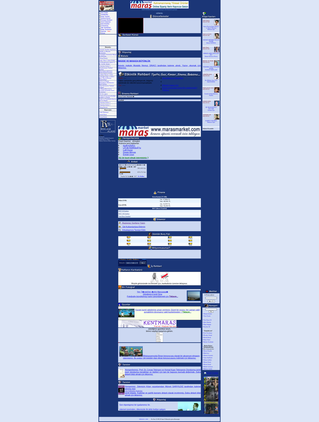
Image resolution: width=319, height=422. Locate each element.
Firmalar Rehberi (106, 20)
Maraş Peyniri (103, 107)
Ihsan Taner (207, 339)
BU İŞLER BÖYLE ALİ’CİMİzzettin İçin (211, 108)
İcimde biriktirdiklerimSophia (211, 94)
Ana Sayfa (104, 12)
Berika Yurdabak (208, 342)
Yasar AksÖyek (208, 357)
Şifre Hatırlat (207, 322)
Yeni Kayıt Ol (207, 320)
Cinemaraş (104, 26)
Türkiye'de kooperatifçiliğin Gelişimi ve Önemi (107, 96)
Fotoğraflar (104, 14)
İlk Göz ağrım (103, 94)
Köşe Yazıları (105, 16)
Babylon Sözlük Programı (106, 138)
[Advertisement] (106, 40)
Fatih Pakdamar (104, 112)
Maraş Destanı (103, 58)
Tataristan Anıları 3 (104, 66)
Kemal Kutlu (103, 117)
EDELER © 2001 (143, 419)
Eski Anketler (105, 24)
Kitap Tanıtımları (106, 29)
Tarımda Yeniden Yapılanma (107, 49)
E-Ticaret (101, 136)
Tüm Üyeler (207, 316)
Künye (103, 33)
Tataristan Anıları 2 (104, 102)
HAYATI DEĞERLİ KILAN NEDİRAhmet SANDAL (211, 41)
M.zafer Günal (208, 335)
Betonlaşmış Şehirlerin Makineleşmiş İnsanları (105, 71)
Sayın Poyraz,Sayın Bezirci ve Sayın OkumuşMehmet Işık (211, 28)
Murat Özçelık (208, 351)
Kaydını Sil (207, 326)
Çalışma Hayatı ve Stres (106, 74)
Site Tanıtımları (106, 27)
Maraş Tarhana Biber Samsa (107, 141)
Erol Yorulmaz (208, 333)
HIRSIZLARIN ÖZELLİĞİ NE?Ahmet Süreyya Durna (211, 55)
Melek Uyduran (208, 366)
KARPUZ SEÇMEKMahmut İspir (211, 121)
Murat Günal (207, 362)
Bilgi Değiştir (207, 324)
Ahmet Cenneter (208, 355)
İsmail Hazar (103, 114)
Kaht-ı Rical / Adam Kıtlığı (107, 60)
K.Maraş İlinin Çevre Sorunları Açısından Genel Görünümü (106, 90)
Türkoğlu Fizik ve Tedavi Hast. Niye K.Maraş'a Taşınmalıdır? (106, 78)
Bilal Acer (206, 353)
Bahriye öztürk (208, 369)
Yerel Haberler (106, 22)
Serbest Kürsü (105, 18)
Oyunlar (105, 31)
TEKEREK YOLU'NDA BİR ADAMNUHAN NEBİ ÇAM (211, 68)
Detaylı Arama (208, 314)
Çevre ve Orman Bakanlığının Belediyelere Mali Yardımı (106, 82)
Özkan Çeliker (208, 360)
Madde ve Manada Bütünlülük (104, 52)
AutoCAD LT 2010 (104, 139)
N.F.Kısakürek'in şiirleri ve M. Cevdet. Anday (107, 63)
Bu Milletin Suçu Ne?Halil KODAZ (211, 81)
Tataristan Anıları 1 (104, 105)
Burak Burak (207, 337)
